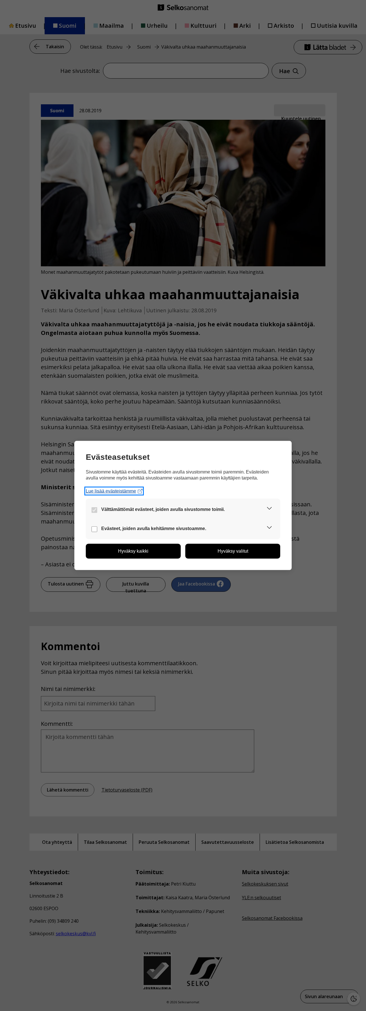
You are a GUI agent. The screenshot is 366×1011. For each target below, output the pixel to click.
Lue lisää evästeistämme (111, 491)
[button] (269, 509)
